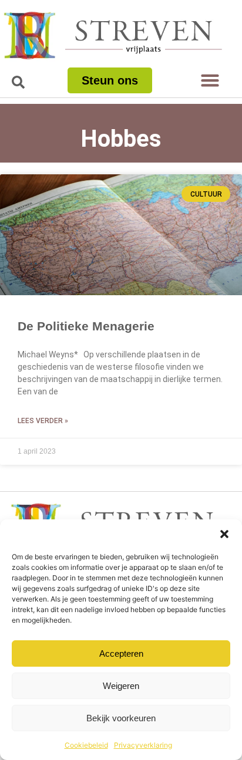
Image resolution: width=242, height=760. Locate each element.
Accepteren (121, 653)
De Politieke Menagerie (86, 326)
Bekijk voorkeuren (121, 718)
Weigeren (121, 686)
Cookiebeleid (86, 745)
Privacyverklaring (143, 745)
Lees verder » (43, 421)
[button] (224, 534)
